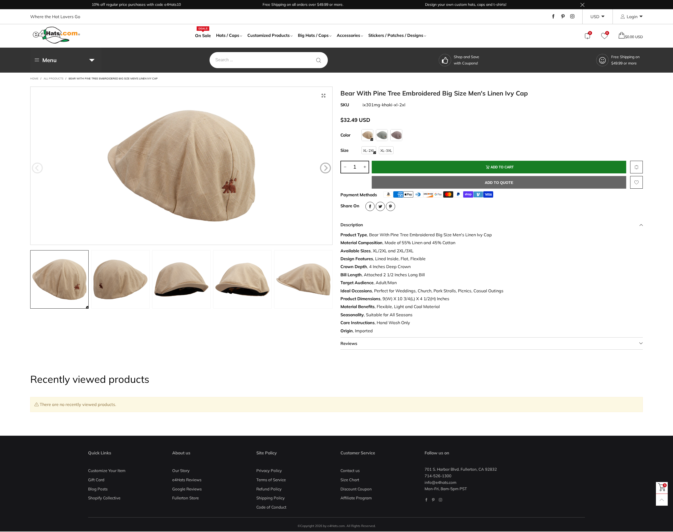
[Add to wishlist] (636, 182)
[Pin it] (390, 206)
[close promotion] (582, 4)
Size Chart (349, 479)
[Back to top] (662, 500)
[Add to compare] (636, 167)
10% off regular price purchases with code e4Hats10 (119, 4)
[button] (37, 168)
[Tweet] (380, 206)
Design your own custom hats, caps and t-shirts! (449, 4)
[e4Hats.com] (56, 35)
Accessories (348, 35)
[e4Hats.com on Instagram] (440, 499)
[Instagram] (572, 16)
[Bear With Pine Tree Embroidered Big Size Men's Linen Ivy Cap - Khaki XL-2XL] (181, 166)
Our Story (181, 470)
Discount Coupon (356, 488)
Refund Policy (269, 488)
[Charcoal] (396, 135)
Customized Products (268, 35)
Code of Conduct (271, 507)
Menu (49, 60)
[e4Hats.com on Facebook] (426, 499)
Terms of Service (271, 479)
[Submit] (319, 60)
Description (351, 224)
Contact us (350, 470)
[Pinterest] (563, 16)
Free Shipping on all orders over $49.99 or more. (286, 4)
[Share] (370, 206)
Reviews (348, 343)
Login (632, 16)
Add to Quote (499, 182)
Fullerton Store (185, 497)
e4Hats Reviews (186, 479)
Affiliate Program (356, 497)
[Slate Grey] (382, 135)
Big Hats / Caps (313, 35)
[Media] (323, 96)
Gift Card (96, 479)
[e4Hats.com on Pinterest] (433, 499)
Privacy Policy (269, 470)
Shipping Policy (270, 497)
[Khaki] (367, 135)
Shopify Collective (104, 497)
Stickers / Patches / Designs (395, 35)
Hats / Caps (227, 35)
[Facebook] (553, 16)
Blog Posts (98, 488)
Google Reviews (187, 488)
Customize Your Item (106, 470)
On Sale (203, 35)
